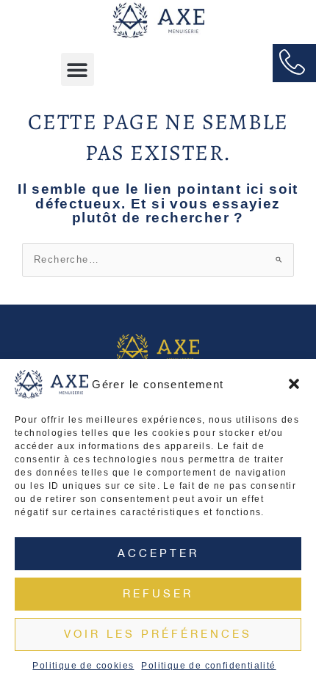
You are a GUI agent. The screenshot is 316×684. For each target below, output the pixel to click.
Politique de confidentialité (208, 666)
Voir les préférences (158, 633)
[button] (294, 383)
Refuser (158, 593)
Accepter (158, 553)
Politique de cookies (83, 666)
